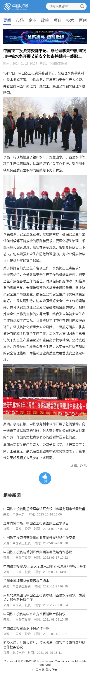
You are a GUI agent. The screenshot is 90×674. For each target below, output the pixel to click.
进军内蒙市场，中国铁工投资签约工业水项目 (36, 523)
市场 (20, 20)
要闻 (7, 20)
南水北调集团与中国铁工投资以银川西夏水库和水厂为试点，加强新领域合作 (44, 597)
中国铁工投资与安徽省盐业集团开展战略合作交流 (39, 537)
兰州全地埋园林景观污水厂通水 (26, 581)
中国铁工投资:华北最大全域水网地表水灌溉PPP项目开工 (44, 566)
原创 (83, 20)
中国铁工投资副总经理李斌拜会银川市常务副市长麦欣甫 (44, 509)
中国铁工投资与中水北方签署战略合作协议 (34, 614)
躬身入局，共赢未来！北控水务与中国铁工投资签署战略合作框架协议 (44, 645)
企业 (32, 20)
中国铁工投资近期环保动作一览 (26, 628)
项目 (58, 20)
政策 (45, 20)
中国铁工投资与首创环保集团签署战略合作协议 (37, 552)
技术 (70, 20)
